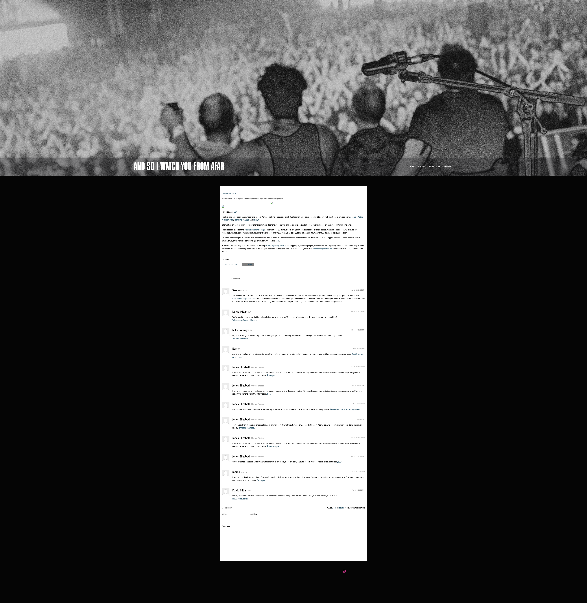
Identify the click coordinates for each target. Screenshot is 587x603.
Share (249, 264)
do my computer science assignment (345, 409)
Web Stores (434, 167)
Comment (226, 526)
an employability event (274, 245)
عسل (339, 461)
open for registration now (323, 248)
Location (253, 514)
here (277, 240)
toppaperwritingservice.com (244, 298)
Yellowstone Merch (240, 338)
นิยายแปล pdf (273, 446)
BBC (235, 212)
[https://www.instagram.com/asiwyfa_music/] (344, 572)
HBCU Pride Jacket (239, 498)
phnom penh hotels (247, 428)
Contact (448, 167)
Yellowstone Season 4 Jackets (244, 320)
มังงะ (269, 394)
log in (334, 508)
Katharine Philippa (241, 220)
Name (224, 514)
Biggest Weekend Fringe (254, 229)
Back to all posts (229, 193)
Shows (421, 167)
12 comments (231, 264)
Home (412, 167)
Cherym (256, 220)
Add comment (233, 554)
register (341, 508)
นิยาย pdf (271, 375)
